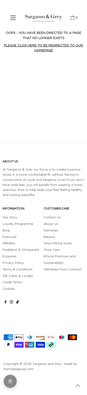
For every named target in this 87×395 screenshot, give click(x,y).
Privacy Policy (13, 262)
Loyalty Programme (18, 223)
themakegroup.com (18, 369)
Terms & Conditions (17, 269)
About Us (51, 223)
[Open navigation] (13, 17)
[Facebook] (5, 302)
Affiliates (9, 243)
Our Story (10, 217)
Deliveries (51, 230)
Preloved (9, 236)
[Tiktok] (17, 302)
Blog (6, 230)
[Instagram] (11, 302)
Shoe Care (52, 249)
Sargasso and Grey (46, 363)
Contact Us (52, 217)
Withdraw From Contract (63, 269)
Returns (49, 236)
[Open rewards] (10, 381)
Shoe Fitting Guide (58, 243)
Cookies (9, 288)
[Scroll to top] (77, 385)
